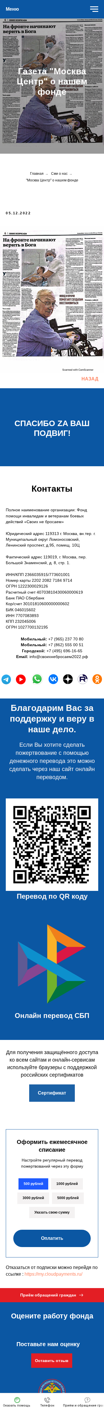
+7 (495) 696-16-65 (64, 1362)
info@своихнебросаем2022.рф (58, 1368)
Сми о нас (59, 886)
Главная (37, 886)
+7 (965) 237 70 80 (65, 1351)
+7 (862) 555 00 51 (65, 1357)
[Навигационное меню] (94, 9)
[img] (53, 1391)
